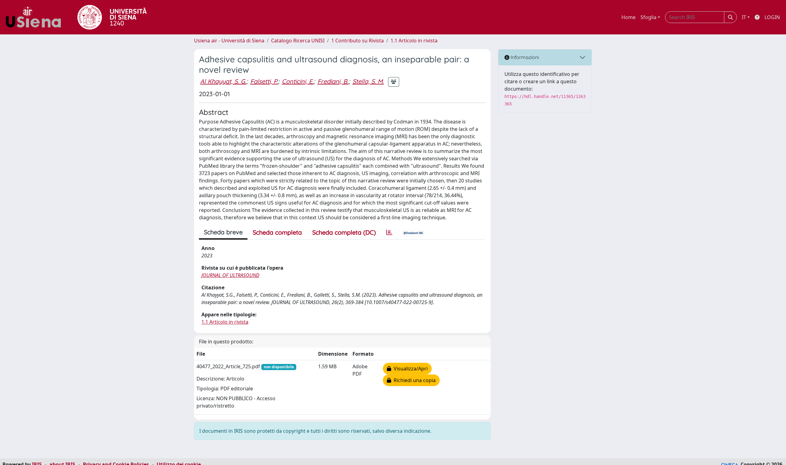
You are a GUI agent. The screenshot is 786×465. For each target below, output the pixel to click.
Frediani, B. (332, 81)
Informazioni (524, 57)
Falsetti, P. (264, 81)
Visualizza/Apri (409, 368)
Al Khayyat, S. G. (223, 81)
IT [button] (744, 17)
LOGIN (772, 17)
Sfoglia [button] (648, 17)
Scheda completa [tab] (277, 232)
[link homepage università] (112, 17)
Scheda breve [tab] (223, 232)
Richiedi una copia (413, 380)
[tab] (389, 232)
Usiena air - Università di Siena (229, 40)
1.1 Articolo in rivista (414, 40)
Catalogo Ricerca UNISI (298, 40)
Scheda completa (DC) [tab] (344, 232)
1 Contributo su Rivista (357, 40)
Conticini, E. (297, 81)
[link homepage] (36, 17)
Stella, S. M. (368, 81)
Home (628, 17)
